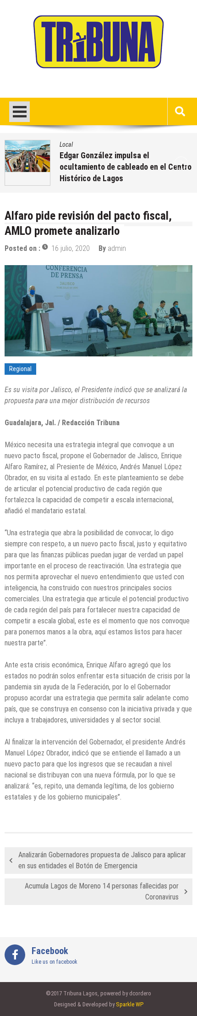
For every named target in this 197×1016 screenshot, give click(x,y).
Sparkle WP (129, 1004)
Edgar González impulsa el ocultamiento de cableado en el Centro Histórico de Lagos (126, 166)
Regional (20, 368)
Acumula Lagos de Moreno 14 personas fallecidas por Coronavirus (102, 891)
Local (66, 144)
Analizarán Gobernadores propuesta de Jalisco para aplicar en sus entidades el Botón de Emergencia (102, 860)
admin (117, 248)
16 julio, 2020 (70, 248)
